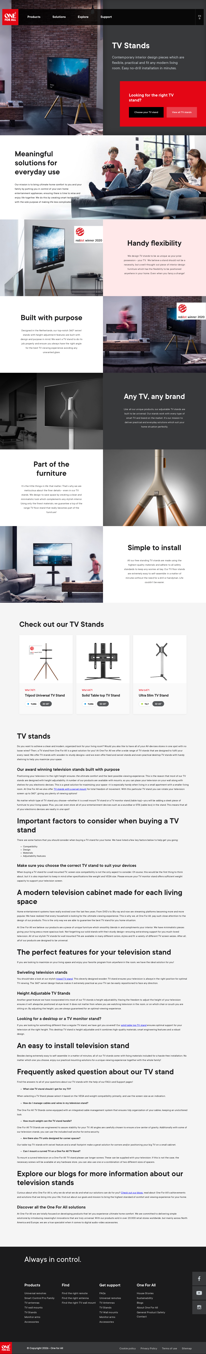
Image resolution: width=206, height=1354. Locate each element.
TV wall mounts (33, 1307)
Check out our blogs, (132, 1193)
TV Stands (30, 1312)
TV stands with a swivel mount (70, 789)
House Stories (145, 1293)
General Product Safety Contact (151, 1314)
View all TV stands (182, 112)
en (201, 18)
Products (33, 17)
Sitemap (187, 1348)
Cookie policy (127, 1348)
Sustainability (145, 1298)
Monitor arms (32, 1317)
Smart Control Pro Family (39, 1298)
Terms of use (169, 1348)
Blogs (140, 1303)
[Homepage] (10, 17)
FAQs (102, 1293)
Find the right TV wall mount (79, 1303)
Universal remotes (35, 1293)
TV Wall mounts (108, 1312)
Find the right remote (75, 1293)
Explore (83, 17)
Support (106, 17)
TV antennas (31, 1303)
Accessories (31, 1322)
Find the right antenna (75, 1298)
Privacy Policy (149, 1348)
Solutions (59, 17)
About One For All (147, 1307)
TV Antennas (107, 1303)
